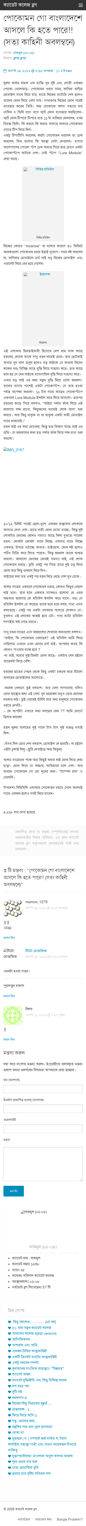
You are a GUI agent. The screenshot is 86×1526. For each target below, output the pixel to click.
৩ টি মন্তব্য (66, 71)
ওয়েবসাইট (9, 1120)
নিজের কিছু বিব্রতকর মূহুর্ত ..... (32, 1403)
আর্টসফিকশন (21, 1339)
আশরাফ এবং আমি (24, 1345)
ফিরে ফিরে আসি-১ (24, 1415)
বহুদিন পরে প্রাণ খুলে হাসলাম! (32, 1426)
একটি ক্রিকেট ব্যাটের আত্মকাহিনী (34, 1357)
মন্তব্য (6, 1140)
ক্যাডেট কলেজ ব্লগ (20, 5)
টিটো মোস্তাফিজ (36, 950)
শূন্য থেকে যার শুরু (24, 1461)
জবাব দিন (9, 938)
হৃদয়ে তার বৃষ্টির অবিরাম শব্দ (31, 1473)
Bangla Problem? (70, 1519)
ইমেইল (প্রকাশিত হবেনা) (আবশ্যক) (23, 1100)
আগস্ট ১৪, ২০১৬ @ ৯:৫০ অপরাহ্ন (46, 957)
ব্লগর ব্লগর (20, 58)
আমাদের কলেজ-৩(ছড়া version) (34, 1333)
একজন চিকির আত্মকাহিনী (29, 1351)
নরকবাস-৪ (19, 1397)
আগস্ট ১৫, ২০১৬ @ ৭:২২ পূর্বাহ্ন (45, 1015)
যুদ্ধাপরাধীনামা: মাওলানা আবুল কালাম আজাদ (42, 1456)
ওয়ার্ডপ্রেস (23, 1519)
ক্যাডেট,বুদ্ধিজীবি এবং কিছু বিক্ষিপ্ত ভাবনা (39, 1380)
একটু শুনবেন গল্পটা (25, 1362)
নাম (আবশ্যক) (11, 1080)
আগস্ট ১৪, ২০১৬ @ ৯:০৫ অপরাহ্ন (46, 908)
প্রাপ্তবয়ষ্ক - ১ (20, 1409)
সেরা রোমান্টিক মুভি (25, 1467)
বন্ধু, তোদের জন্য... (24, 1421)
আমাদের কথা (43, 1519)
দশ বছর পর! (20, 1386)
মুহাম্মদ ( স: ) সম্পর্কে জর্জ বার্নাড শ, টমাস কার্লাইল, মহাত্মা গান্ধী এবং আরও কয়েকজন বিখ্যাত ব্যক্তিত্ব (42, 1444)
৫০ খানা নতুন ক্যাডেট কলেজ (31, 1327)
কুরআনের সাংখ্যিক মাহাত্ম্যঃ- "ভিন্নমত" (38, 1368)
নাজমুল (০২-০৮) (23, 53)
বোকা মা (18, 1432)
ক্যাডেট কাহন (21, 1374)
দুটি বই (17, 1391)
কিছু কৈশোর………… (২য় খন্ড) (34, 1321)
